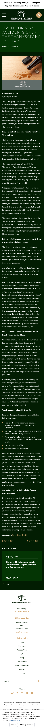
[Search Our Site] (39, 681)
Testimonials (22, 661)
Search (6, 681)
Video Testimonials (22, 665)
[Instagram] (22, 693)
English (24, 535)
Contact (22, 673)
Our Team (21, 646)
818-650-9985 (22, 611)
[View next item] (12, 584)
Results (22, 669)
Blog (22, 658)
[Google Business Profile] (12, 693)
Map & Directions (22, 632)
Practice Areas (22, 650)
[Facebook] (17, 693)
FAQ (22, 654)
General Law (16, 535)
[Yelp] (27, 693)
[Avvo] (32, 693)
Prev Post (7, 541)
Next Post (32, 541)
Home (22, 642)
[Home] (21, 15)
